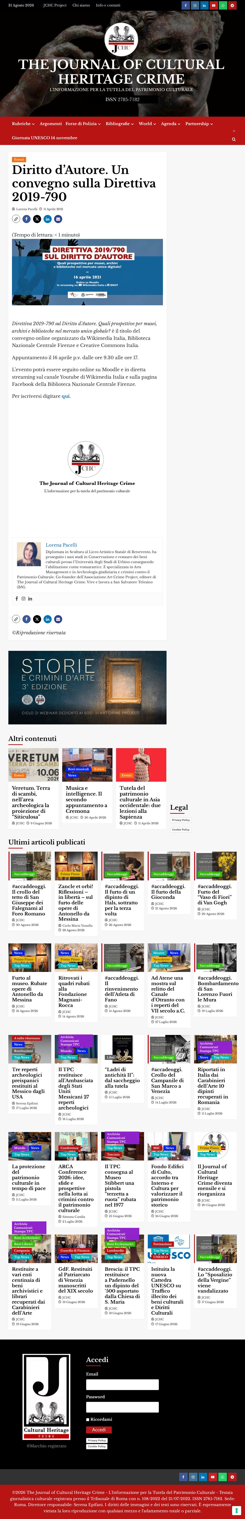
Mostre (158, 953)
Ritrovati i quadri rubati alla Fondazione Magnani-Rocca (74, 991)
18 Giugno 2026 (120, 1313)
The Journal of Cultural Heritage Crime (121, 72)
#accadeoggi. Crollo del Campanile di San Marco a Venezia (167, 1080)
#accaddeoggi (24, 874)
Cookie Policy (180, 829)
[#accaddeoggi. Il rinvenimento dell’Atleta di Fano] (122, 957)
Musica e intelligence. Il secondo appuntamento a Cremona (86, 799)
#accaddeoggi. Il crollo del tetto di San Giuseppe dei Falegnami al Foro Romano (29, 900)
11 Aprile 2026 (148, 823)
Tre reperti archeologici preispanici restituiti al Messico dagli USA (28, 1083)
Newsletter (161, 959)
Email (92, 1374)
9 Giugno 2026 (41, 823)
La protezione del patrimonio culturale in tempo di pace (29, 1177)
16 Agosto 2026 (27, 1011)
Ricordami (101, 1419)
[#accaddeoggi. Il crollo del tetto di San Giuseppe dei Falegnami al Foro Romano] (29, 866)
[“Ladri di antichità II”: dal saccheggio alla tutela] (122, 1049)
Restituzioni (23, 1051)
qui (66, 396)
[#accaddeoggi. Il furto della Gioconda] (169, 866)
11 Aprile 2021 (53, 209)
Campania (22, 1250)
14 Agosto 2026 (73, 1016)
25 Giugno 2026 (120, 1216)
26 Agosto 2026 (120, 925)
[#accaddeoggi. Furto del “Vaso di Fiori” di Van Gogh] (215, 866)
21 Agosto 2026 (166, 908)
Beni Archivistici (26, 1238)
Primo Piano (70, 874)
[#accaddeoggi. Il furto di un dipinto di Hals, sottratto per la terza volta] (122, 866)
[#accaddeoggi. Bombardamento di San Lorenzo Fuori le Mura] (215, 957)
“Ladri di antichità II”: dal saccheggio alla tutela (122, 1078)
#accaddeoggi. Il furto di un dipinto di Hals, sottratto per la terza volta (122, 900)
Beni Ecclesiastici (120, 1244)
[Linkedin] (30, 598)
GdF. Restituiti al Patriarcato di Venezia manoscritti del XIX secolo (75, 1280)
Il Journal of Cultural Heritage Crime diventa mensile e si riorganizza (215, 1180)
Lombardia (115, 1250)
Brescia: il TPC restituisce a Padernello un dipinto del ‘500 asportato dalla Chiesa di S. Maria (122, 1285)
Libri (110, 1057)
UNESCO (160, 1257)
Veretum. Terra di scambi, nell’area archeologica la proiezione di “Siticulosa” (31, 802)
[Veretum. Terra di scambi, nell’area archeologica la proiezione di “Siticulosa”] (33, 765)
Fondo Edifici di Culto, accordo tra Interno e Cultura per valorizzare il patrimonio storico (167, 1186)
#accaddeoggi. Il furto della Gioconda (168, 892)
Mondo (66, 1051)
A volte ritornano (27, 1038)
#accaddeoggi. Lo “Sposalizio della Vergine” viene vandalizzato (215, 1280)
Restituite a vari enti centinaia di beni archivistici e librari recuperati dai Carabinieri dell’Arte (28, 1291)
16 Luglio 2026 (73, 1119)
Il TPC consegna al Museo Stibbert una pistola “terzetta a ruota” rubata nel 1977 (120, 1186)
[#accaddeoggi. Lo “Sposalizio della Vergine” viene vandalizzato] (215, 1249)
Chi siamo (81, 5)
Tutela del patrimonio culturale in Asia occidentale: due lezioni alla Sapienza (140, 802)
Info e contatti (108, 5)
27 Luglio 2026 (166, 1022)
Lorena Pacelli (26, 209)
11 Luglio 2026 (212, 1113)
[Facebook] (17, 598)
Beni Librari (23, 1244)
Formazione (162, 1244)
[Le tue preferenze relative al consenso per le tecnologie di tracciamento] (236, 1510)
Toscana (113, 1154)
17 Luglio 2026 (26, 1108)
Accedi (99, 1430)
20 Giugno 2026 (213, 1205)
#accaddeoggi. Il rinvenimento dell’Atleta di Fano (122, 989)
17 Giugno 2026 (166, 1324)
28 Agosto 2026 (73, 930)
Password (95, 1396)
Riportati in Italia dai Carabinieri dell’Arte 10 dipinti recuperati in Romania (213, 1086)
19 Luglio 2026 (212, 1011)
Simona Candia (73, 1217)
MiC (156, 1148)
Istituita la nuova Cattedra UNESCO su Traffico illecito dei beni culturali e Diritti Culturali (167, 1291)
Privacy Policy (181, 820)
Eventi (19, 159)
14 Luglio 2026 (166, 1102)
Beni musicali (78, 769)
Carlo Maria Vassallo (77, 925)
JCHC (20, 823)
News (72, 775)
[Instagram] (23, 598)
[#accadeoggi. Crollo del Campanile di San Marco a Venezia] (169, 1049)
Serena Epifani (27, 1103)
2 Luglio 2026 (72, 1221)
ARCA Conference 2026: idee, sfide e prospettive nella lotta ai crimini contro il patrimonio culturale (76, 1188)
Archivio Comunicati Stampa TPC (70, 1040)
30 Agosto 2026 (27, 925)
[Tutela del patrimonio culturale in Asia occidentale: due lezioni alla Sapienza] (141, 765)
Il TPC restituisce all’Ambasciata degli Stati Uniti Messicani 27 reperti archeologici (75, 1089)
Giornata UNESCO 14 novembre (44, 137)
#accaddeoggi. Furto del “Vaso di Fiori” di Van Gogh (215, 895)
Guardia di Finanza (75, 1250)
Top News (21, 965)
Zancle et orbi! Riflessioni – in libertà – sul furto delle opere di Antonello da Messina (75, 903)
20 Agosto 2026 (213, 914)
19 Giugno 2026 (27, 1324)
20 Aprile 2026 (95, 817)
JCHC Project (55, 5)
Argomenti (51, 123)
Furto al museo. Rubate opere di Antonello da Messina (29, 989)
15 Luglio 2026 (119, 1097)
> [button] (234, 130)
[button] (16, 219)
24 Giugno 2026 (166, 1216)
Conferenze (69, 1148)
